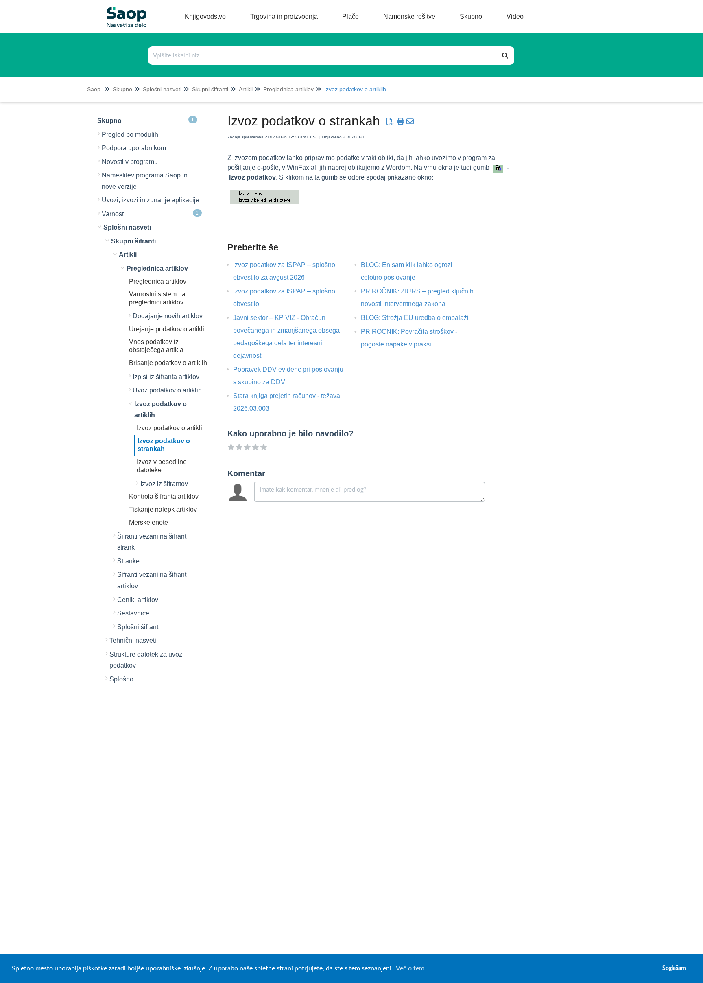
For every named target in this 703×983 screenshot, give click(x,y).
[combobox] (322, 55)
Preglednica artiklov (288, 89)
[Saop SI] (123, 11)
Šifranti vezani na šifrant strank (151, 542)
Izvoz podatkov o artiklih (355, 89)
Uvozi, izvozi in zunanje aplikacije (150, 200)
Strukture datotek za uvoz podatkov (145, 660)
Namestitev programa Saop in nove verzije (145, 181)
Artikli (246, 89)
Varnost (150, 213)
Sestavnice (133, 613)
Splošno (121, 679)
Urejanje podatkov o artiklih (168, 329)
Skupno (122, 89)
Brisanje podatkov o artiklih (168, 362)
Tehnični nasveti (132, 640)
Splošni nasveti (162, 89)
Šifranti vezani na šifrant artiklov (151, 580)
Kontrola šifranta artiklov (164, 496)
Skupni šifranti (210, 89)
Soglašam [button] (674, 968)
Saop (93, 89)
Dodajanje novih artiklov (168, 316)
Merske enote (148, 522)
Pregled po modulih (130, 134)
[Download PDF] (390, 122)
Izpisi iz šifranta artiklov (166, 376)
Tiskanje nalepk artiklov (163, 509)
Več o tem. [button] (411, 968)
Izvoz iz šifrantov (164, 483)
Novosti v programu (130, 161)
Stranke (128, 561)
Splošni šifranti (138, 627)
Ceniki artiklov (137, 599)
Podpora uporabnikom (134, 147)
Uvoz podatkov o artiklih (167, 390)
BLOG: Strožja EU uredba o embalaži (421, 317)
